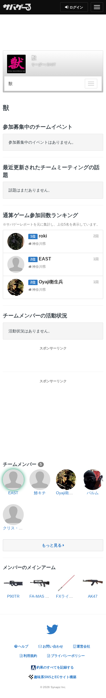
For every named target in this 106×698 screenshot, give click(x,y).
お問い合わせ (52, 646)
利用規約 (30, 656)
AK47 (93, 596)
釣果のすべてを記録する (55, 667)
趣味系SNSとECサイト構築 (54, 677)
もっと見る (52, 545)
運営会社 (83, 646)
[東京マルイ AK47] (92, 582)
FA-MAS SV (39, 596)
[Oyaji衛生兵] (66, 479)
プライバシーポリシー (67, 656)
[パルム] (92, 479)
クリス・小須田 (17, 528)
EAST (51, 65)
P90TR (13, 596)
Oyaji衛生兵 (66, 493)
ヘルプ (22, 646)
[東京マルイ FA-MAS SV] (39, 582)
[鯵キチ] (39, 479)
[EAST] (13, 479)
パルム (93, 493)
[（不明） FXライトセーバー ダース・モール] (66, 582)
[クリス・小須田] (13, 514)
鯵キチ (40, 493)
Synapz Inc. (58, 687)
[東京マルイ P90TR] (13, 582)
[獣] (16, 64)
